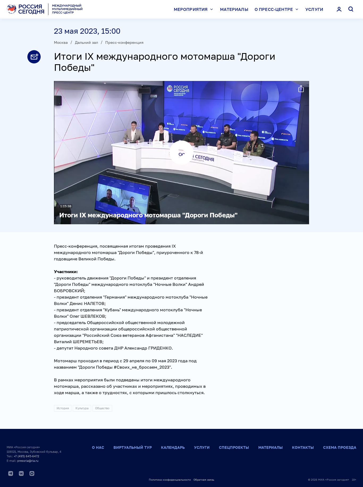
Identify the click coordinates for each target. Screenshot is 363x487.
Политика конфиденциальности (170, 479)
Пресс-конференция (124, 42)
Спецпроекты (234, 447)
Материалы (234, 9)
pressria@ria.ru (28, 460)
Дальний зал (86, 42)
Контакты (303, 447)
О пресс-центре (274, 9)
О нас (98, 447)
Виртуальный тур (132, 447)
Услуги (314, 9)
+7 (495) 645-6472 (26, 456)
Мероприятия (191, 9)
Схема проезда (339, 447)
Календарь (173, 447)
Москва (61, 42)
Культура (81, 408)
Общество (102, 408)
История (63, 408)
